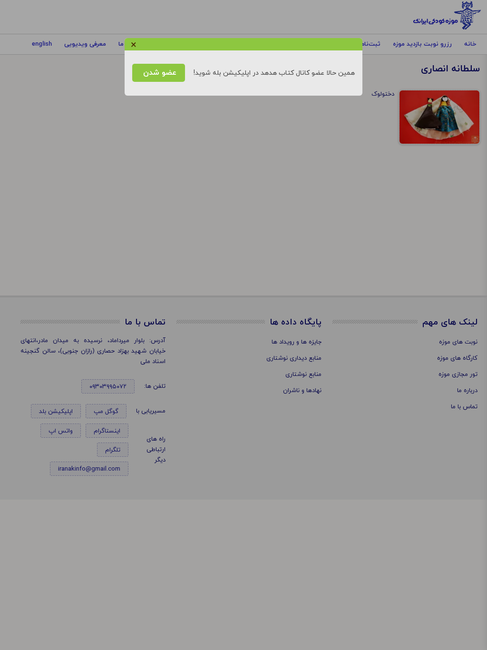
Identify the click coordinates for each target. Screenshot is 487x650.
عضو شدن (158, 73)
